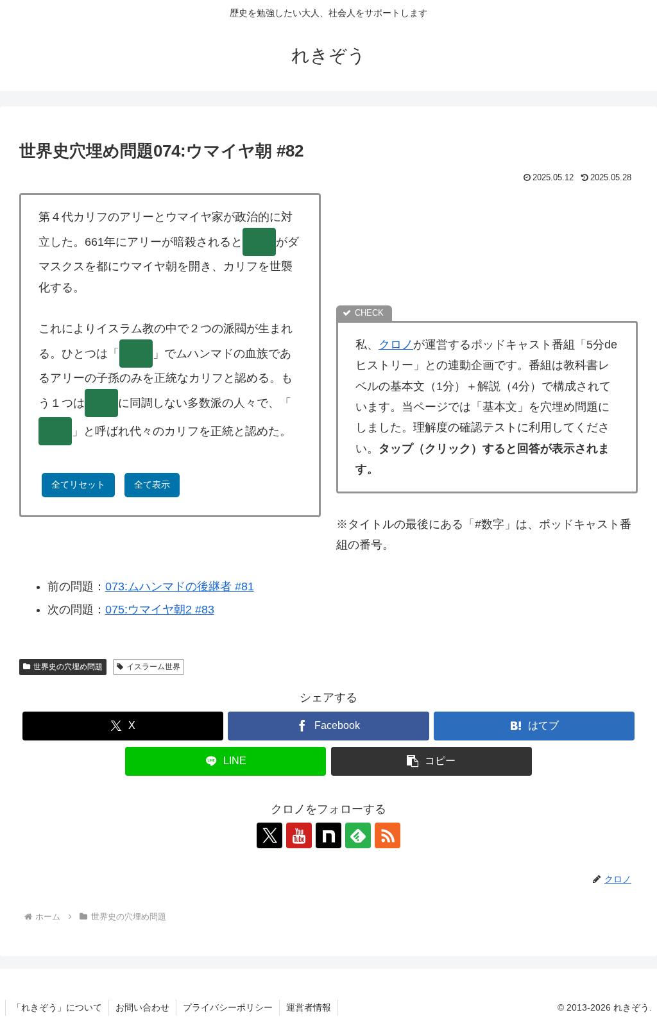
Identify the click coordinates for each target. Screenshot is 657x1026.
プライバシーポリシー (228, 1007)
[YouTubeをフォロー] (299, 835)
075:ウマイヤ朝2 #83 (159, 609)
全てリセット (78, 484)
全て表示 (152, 484)
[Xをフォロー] (269, 835)
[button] (431, 761)
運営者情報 (308, 1007)
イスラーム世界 (153, 666)
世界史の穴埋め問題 (68, 666)
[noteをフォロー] (328, 835)
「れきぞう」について (57, 1007)
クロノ (396, 344)
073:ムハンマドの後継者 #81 (179, 586)
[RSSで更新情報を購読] (387, 835)
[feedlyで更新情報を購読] (358, 835)
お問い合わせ (142, 1007)
